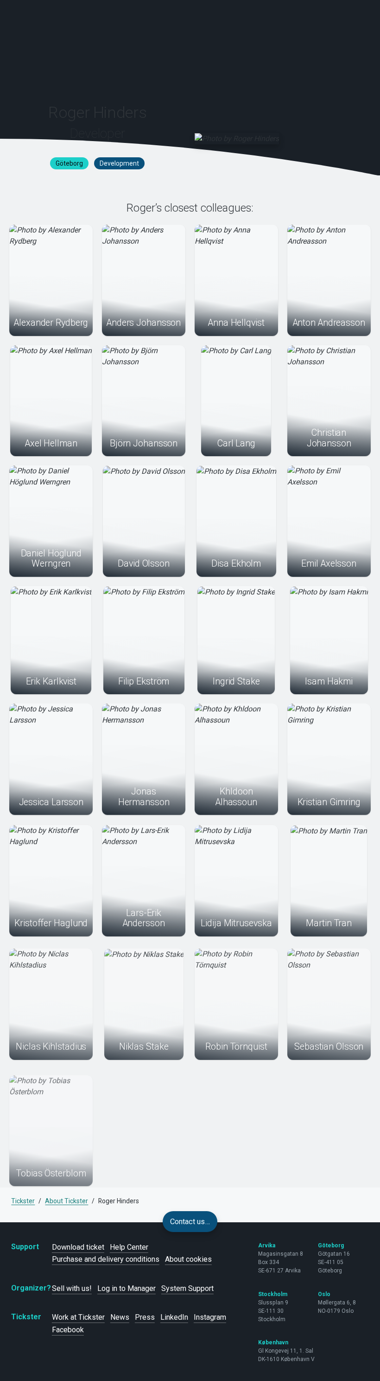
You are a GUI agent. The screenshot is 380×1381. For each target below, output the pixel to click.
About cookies (188, 1259)
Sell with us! (72, 1288)
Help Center (129, 1247)
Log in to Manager (126, 1288)
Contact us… (190, 1221)
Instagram (210, 1317)
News (119, 1317)
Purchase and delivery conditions (105, 1259)
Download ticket (78, 1247)
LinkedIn (174, 1317)
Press (145, 1317)
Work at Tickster (78, 1317)
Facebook (68, 1329)
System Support (187, 1288)
